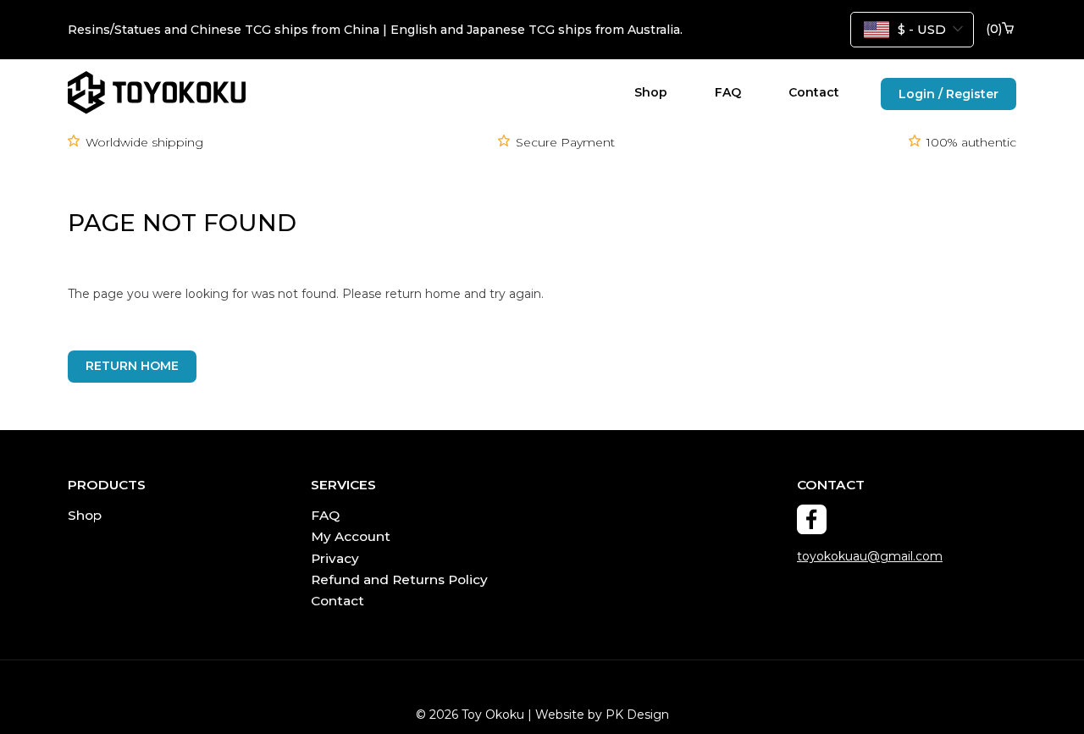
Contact (813, 92)
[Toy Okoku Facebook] (812, 519)
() (994, 29)
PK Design (637, 714)
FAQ (728, 92)
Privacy (335, 558)
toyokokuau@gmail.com (870, 556)
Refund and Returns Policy (399, 579)
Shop (650, 92)
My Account (350, 536)
